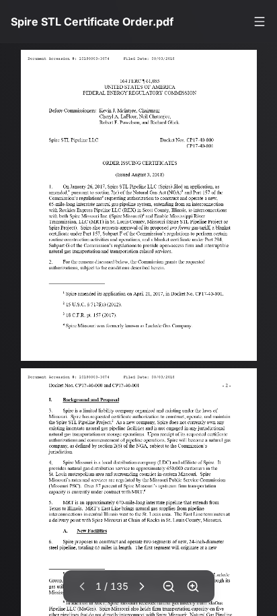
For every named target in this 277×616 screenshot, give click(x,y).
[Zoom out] (169, 586)
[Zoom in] (193, 586)
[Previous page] (82, 586)
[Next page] (142, 586)
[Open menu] (259, 21)
